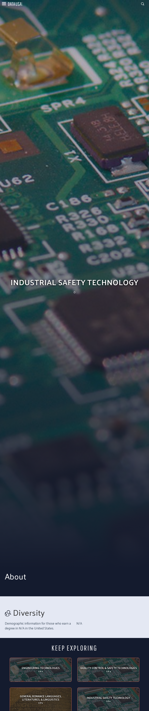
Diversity (29, 612)
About (15, 576)
